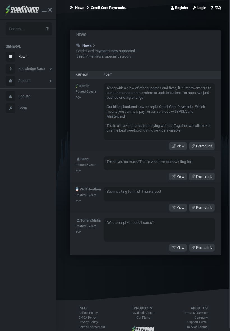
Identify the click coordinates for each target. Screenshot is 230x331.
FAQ (218, 8)
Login (22, 108)
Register (24, 96)
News (22, 56)
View (180, 146)
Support (24, 81)
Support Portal (197, 322)
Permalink (203, 146)
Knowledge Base (31, 68)
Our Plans (143, 317)
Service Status (197, 327)
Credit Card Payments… (109, 8)
